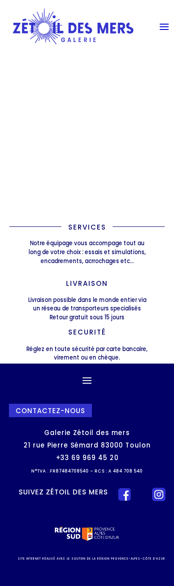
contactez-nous (50, 410)
